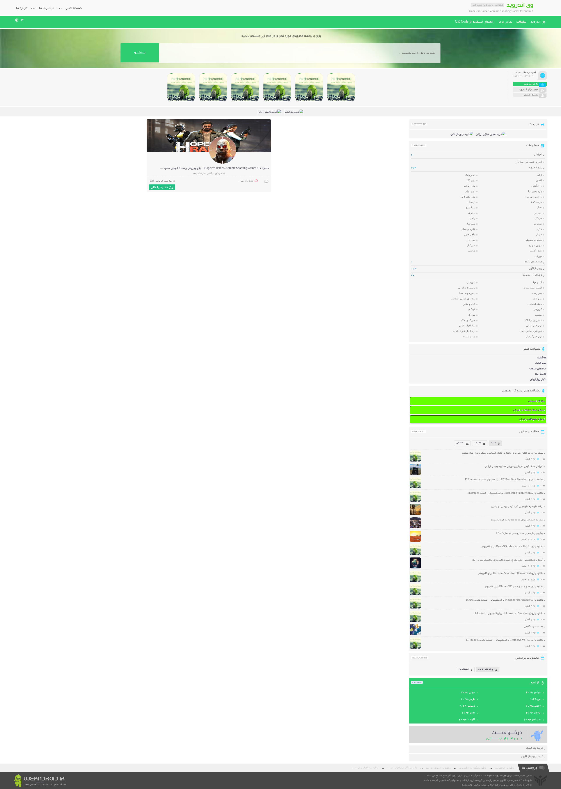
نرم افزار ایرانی (534, 325)
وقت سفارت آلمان (533, 626)
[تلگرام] (22, 20)
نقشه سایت (480, 785)
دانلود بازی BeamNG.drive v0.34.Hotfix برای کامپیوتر (512, 546)
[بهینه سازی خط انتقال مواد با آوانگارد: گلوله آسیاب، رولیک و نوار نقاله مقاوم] (415, 461)
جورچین (538, 213)
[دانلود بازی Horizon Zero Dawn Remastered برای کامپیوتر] (245, 87)
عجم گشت (540, 363)
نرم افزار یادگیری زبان (531, 331)
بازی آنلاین (536, 185)
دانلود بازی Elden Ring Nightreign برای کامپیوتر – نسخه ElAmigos (505, 493)
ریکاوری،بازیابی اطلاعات (463, 298)
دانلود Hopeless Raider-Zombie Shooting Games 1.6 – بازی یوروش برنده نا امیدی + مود (216, 168)
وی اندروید (538, 22)
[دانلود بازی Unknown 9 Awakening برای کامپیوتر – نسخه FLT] (415, 621)
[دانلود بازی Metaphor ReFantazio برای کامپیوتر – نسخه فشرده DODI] (181, 87)
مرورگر (471, 314)
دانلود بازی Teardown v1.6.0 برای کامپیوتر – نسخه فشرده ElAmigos (504, 640)
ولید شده (467, 785)
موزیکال (471, 245)
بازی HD (471, 180)
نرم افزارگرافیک (534, 336)
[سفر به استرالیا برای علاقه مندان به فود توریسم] (415, 527)
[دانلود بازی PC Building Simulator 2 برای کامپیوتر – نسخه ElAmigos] (341, 87)
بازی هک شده (535, 202)
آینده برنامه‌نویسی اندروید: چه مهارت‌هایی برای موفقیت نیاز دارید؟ (507, 560)
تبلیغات (521, 22)
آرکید (539, 175)
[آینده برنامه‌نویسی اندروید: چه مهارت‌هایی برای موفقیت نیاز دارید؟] (415, 567)
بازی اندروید (199, 173)
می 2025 (534, 699)
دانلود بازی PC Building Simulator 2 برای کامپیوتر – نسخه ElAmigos (504, 479)
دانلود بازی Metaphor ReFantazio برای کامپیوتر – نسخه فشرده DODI (504, 600)
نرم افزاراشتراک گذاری (463, 331)
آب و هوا (537, 282)
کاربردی (538, 309)
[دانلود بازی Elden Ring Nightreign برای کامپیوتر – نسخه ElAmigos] (309, 87)
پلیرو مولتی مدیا (467, 293)
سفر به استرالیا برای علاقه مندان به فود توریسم (517, 519)
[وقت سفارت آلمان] (415, 634)
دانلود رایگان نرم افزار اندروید (402, 767)
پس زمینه (537, 293)
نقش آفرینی (536, 250)
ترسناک (471, 202)
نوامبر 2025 (533, 692)
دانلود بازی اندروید (504, 767)
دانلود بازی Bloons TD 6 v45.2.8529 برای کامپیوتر (514, 586)
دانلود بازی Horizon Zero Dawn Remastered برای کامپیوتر (510, 573)
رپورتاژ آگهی (535, 268)
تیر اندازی (470, 207)
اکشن (210, 173)
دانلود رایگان (159, 187)
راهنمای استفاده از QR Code (474, 22)
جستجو (139, 52)
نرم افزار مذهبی (467, 325)
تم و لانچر (537, 298)
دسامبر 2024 (467, 706)
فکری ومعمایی (468, 229)
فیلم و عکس (469, 304)
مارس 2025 (468, 699)
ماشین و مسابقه (533, 240)
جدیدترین (464, 669)
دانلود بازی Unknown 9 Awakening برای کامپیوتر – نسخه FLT (508, 613)
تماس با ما (46, 8)
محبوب (477, 442)
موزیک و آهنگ (468, 320)
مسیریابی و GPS (533, 320)
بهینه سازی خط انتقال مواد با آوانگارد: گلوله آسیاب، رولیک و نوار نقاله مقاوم (502, 453)
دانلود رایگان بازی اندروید (473, 767)
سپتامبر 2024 (532, 719)
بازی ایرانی (469, 185)
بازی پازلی (470, 191)
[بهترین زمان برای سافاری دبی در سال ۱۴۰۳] (415, 541)
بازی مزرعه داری (533, 196)
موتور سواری (535, 245)
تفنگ (539, 207)
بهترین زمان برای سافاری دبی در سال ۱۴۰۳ (519, 533)
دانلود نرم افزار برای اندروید (364, 767)
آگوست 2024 (467, 719)
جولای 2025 (468, 692)
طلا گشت (541, 357)
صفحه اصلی (74, 8)
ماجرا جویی (469, 234)
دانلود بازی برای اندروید (438, 767)
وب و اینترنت (468, 336)
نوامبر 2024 (533, 713)
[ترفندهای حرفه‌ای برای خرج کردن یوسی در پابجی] (415, 514)
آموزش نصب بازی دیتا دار (529, 162)
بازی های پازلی (467, 196)
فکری (539, 229)
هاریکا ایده (540, 374)
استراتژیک (470, 175)
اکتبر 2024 (468, 713)
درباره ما (21, 8)
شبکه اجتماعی (534, 304)
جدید (493, 442)
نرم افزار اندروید (532, 275)
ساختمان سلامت (537, 368)
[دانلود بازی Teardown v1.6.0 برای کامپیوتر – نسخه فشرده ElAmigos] (415, 648)
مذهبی (538, 314)
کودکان (471, 309)
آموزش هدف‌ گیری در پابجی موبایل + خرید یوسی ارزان (514, 466)
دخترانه (471, 213)
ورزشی (538, 256)
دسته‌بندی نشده (533, 261)
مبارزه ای (470, 240)
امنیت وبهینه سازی (533, 287)
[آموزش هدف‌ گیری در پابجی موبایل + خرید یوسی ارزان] (415, 474)
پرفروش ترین (485, 669)
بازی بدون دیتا (535, 191)
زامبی (472, 218)
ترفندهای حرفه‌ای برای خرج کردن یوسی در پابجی (517, 506)
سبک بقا (538, 223)
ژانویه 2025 (533, 706)
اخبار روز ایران (538, 379)
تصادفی (460, 442)
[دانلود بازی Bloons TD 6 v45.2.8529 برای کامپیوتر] (213, 87)
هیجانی (471, 250)
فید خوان (493, 785)
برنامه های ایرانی (466, 287)
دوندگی (538, 218)
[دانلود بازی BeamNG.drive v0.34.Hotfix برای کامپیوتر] (277, 87)
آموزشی (538, 154)
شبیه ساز (470, 223)
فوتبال (539, 234)
